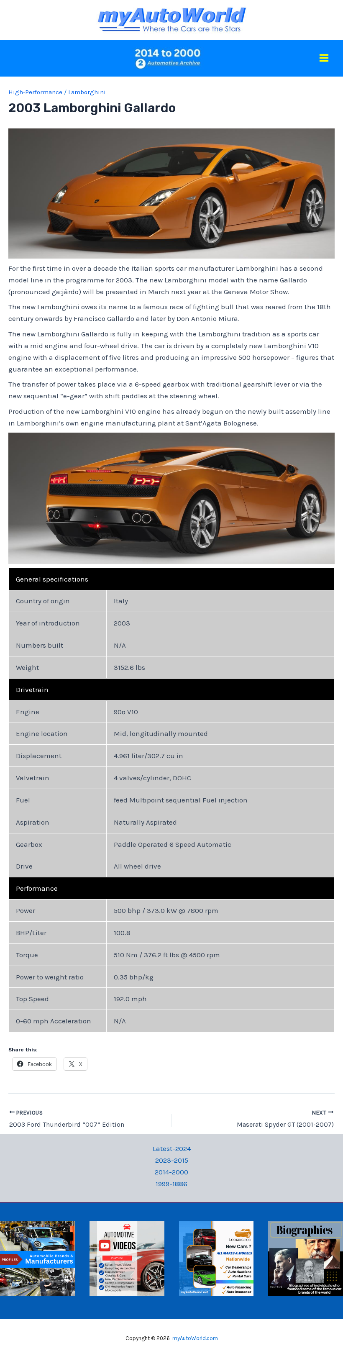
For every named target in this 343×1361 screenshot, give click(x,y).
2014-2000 (171, 1172)
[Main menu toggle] (324, 58)
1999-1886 (171, 1183)
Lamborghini (87, 92)
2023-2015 (171, 1160)
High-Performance (35, 92)
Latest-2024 (172, 1148)
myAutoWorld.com (195, 1338)
